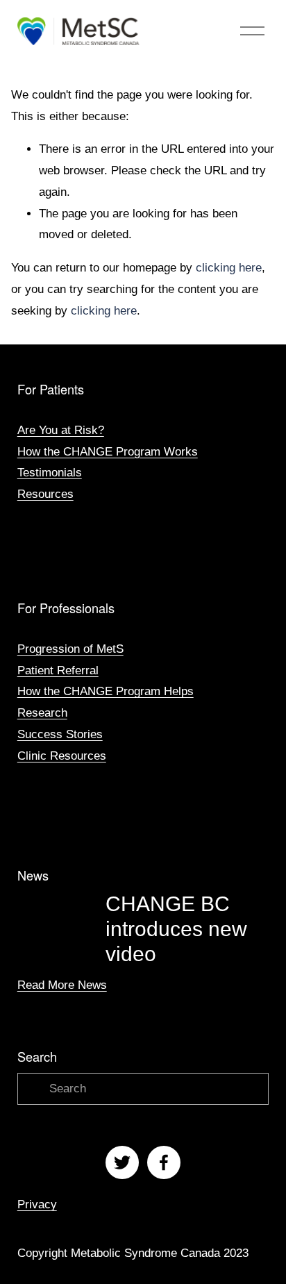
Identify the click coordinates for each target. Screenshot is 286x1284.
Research (42, 712)
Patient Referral (58, 670)
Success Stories (60, 734)
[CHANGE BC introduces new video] (61, 907)
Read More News (62, 985)
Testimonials (49, 472)
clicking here (229, 267)
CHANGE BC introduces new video (176, 928)
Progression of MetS (70, 649)
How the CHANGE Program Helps (105, 691)
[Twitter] (122, 1162)
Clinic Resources (61, 755)
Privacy (37, 1204)
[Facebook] (163, 1162)
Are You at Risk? (60, 430)
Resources (45, 494)
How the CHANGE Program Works (107, 451)
